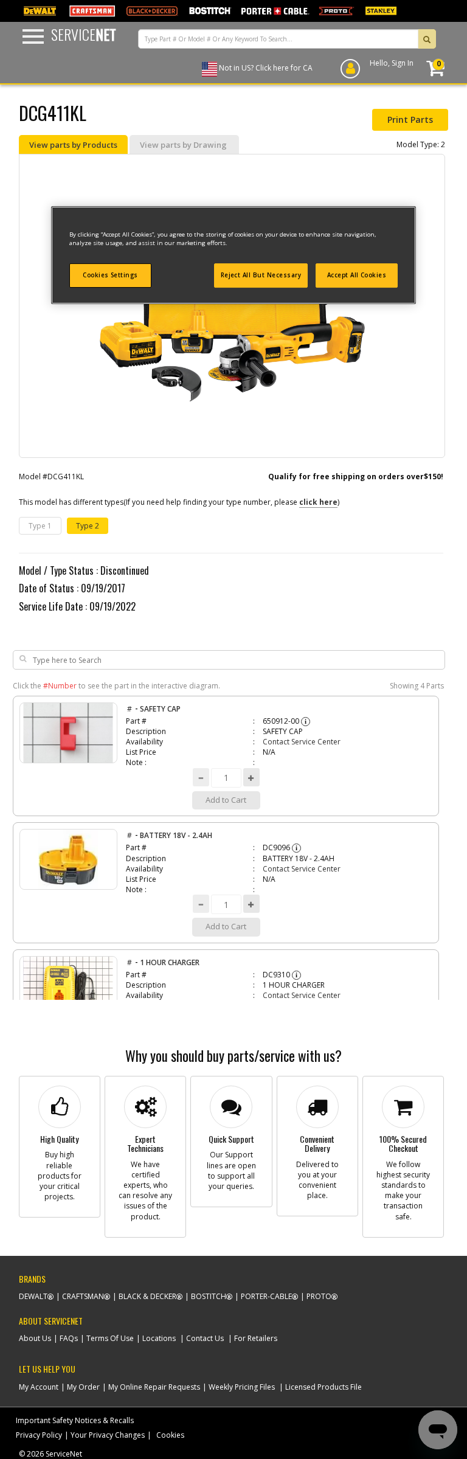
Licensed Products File (323, 1387)
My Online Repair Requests (154, 1387)
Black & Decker (147, 1296)
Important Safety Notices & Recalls (75, 1420)
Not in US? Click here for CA (266, 68)
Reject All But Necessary (261, 275)
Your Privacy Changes (108, 1435)
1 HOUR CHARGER (169, 962)
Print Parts (410, 119)
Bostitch (208, 1296)
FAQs (69, 1338)
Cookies (170, 1435)
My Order (83, 1387)
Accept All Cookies (357, 275)
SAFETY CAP (160, 709)
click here (318, 502)
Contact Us (205, 1338)
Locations (159, 1338)
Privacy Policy (39, 1435)
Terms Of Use (110, 1338)
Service (83, 34)
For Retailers (255, 1338)
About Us (35, 1338)
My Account (38, 1387)
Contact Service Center (302, 741)
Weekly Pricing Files (242, 1387)
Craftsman (83, 1296)
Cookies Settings (110, 275)
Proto (318, 1296)
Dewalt (33, 1296)
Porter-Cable (266, 1296)
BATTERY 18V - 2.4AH (176, 835)
